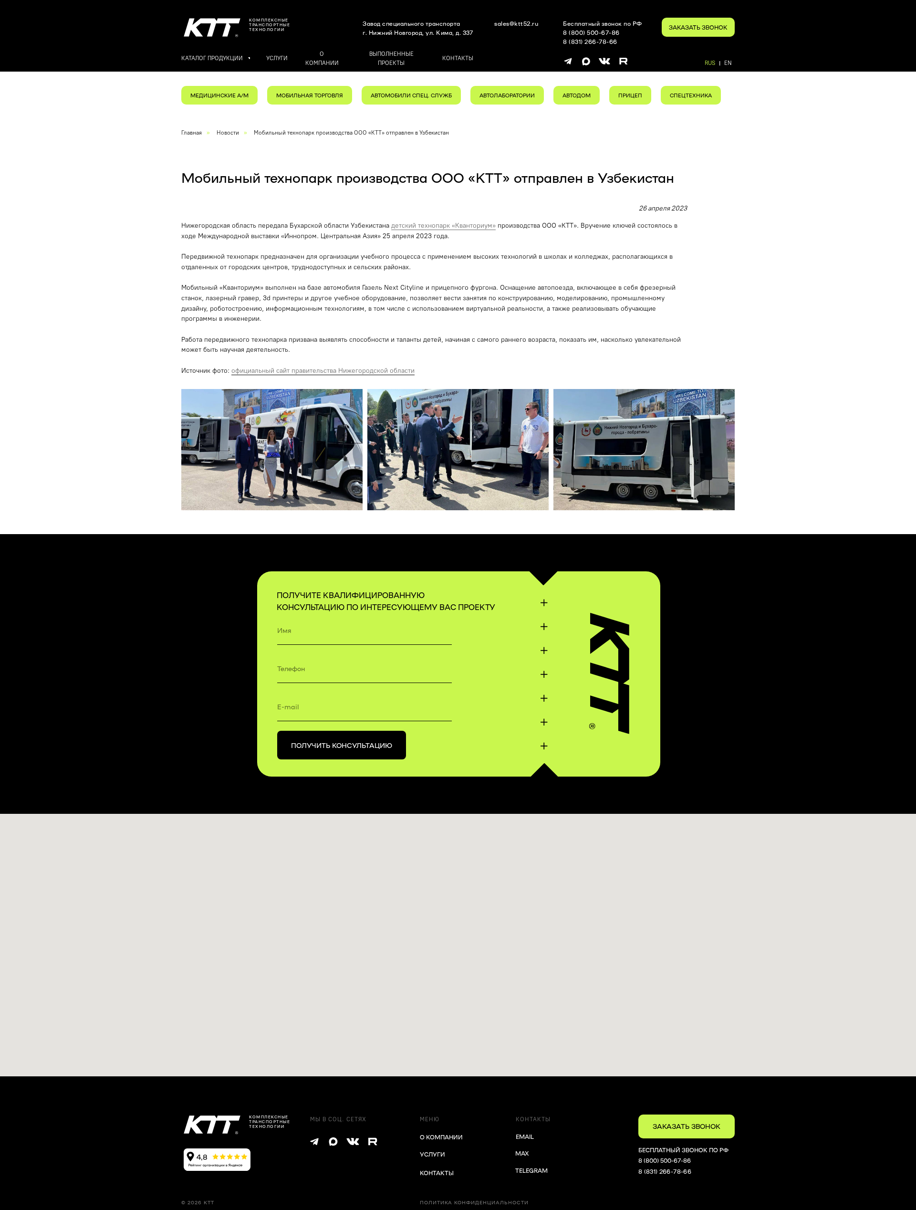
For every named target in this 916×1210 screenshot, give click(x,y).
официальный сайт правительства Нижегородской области (323, 371)
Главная (191, 132)
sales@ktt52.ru (516, 23)
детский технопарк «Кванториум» (443, 225)
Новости (228, 132)
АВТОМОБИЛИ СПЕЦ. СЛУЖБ (411, 95)
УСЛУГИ (432, 1154)
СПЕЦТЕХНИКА (691, 95)
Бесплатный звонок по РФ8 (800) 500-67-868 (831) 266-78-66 (602, 32)
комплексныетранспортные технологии (269, 25)
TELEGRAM (531, 1170)
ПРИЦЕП (630, 95)
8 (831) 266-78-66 (664, 1171)
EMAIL (525, 1136)
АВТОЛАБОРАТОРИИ (507, 95)
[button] (698, 27)
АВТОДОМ (576, 95)
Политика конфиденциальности (474, 1202)
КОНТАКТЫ (437, 1172)
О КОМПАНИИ (441, 1137)
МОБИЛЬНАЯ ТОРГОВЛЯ (309, 95)
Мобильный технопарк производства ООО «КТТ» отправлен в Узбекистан (351, 132)
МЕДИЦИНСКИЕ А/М (219, 95)
